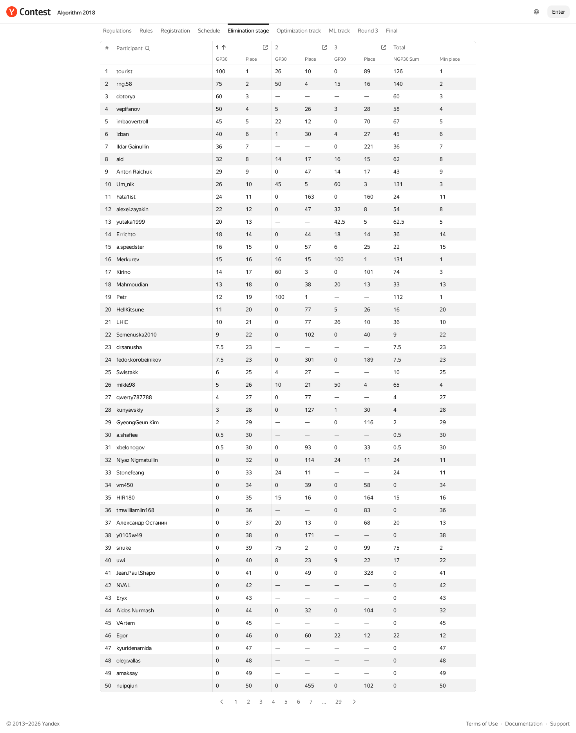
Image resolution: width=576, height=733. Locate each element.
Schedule (209, 30)
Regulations (117, 30)
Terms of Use (482, 723)
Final (391, 30)
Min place (450, 59)
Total (399, 47)
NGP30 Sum (406, 59)
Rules (146, 30)
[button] (133, 48)
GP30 (222, 59)
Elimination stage (248, 30)
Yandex (51, 723)
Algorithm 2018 (76, 12)
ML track (339, 30)
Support (560, 723)
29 (338, 702)
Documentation (524, 723)
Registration (175, 30)
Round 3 (368, 30)
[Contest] (28, 11)
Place (251, 59)
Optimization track (299, 30)
